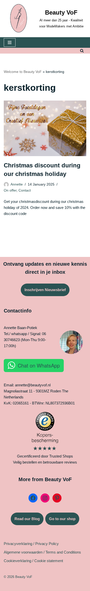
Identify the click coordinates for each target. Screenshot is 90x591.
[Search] (82, 51)
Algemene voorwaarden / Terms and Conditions (42, 552)
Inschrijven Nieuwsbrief (45, 290)
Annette (16, 184)
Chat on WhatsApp (39, 365)
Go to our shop (62, 519)
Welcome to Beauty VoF (23, 72)
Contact (24, 190)
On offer (10, 190)
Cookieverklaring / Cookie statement (33, 561)
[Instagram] (45, 498)
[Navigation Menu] (10, 42)
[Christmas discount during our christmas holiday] (45, 128)
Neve (24, 586)
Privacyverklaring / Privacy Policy (31, 543)
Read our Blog (27, 519)
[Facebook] (33, 498)
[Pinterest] (57, 498)
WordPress (61, 586)
